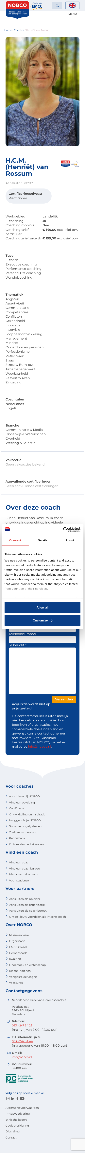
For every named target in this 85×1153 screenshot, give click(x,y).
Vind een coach (19, 862)
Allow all (42, 607)
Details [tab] (42, 540)
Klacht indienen (20, 971)
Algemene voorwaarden (22, 1108)
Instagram (8, 1098)
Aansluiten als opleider (24, 899)
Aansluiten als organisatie (27, 905)
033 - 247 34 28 (22, 1025)
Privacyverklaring (18, 1113)
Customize (40, 620)
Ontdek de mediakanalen (26, 844)
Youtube (22, 1098)
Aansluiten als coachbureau (28, 910)
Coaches (19, 30)
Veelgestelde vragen (23, 977)
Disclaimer (13, 1131)
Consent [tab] (15, 540)
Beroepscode (18, 953)
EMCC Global (18, 947)
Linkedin (12, 1098)
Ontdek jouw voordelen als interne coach (37, 916)
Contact (11, 1137)
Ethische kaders (16, 1119)
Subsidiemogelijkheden (25, 826)
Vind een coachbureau (24, 868)
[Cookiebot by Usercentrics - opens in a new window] (63, 529)
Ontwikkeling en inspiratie (27, 814)
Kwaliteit (15, 959)
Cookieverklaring (17, 1125)
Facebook (17, 1098)
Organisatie (17, 941)
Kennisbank (17, 838)
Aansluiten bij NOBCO (24, 796)
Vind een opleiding (22, 802)
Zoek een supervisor (23, 832)
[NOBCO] (17, 18)
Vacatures (16, 983)
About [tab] (69, 540)
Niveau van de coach (23, 874)
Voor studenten (19, 880)
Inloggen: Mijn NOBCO (25, 820)
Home (8, 30)
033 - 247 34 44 (22, 1041)
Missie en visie (19, 935)
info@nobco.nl (39, 746)
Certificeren (17, 808)
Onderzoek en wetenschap (27, 965)
